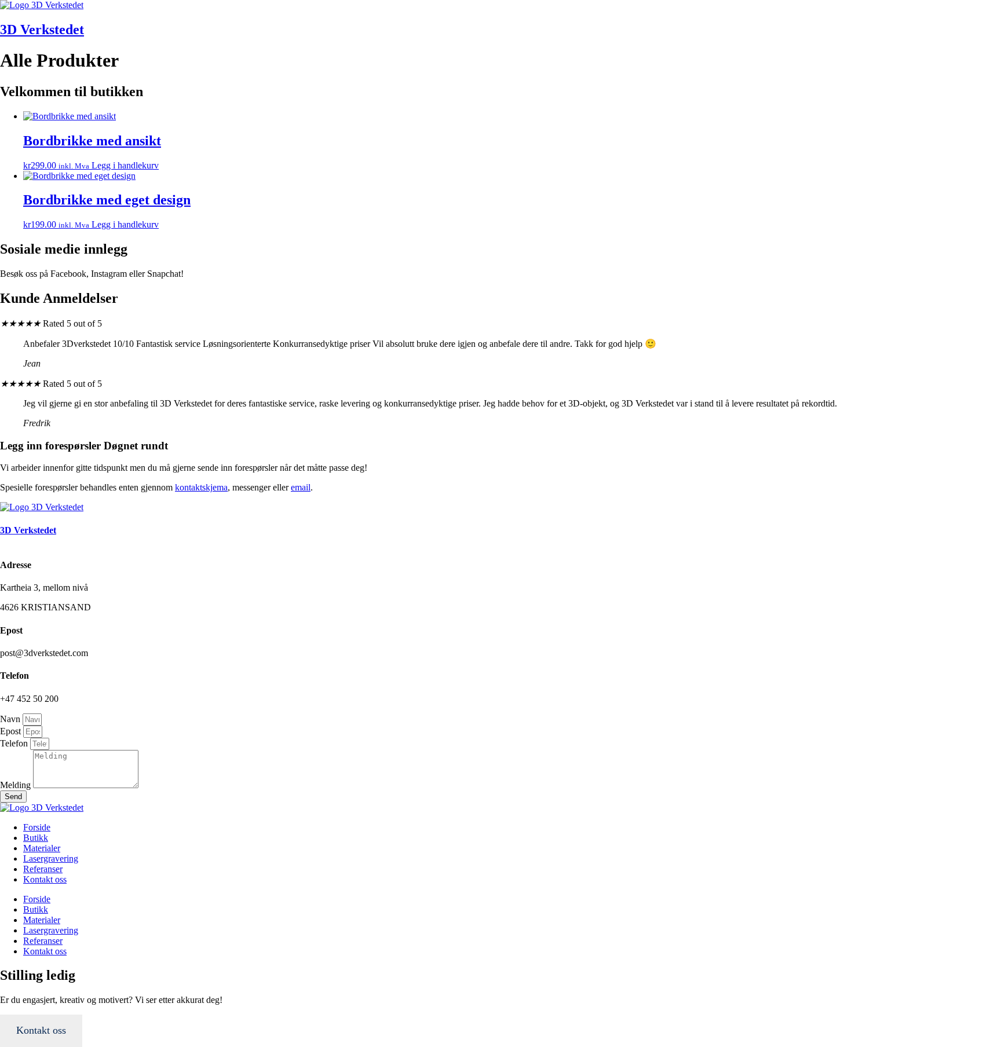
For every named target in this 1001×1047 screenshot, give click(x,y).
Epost (11, 731)
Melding (16, 785)
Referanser (43, 869)
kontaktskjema (201, 487)
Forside (36, 827)
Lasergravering (50, 858)
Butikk (35, 838)
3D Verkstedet (42, 29)
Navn (11, 719)
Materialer (41, 848)
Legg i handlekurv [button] (125, 165)
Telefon (15, 743)
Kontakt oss (45, 879)
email (300, 487)
